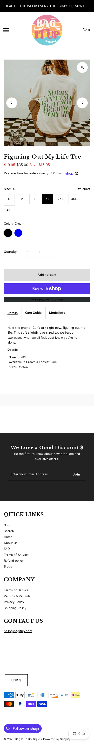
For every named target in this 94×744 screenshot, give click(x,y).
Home (8, 537)
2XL (60, 199)
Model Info (57, 312)
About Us (11, 543)
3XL (74, 199)
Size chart (82, 189)
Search (9, 531)
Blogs (8, 566)
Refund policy (14, 560)
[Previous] (11, 102)
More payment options (47, 299)
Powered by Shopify (56, 739)
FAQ (7, 549)
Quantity (10, 251)
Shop (8, 525)
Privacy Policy (14, 602)
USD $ (16, 680)
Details (12, 313)
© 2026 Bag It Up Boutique (22, 739)
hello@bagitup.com (18, 631)
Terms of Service (16, 555)
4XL (9, 210)
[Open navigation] (14, 30)
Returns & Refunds (17, 596)
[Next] (82, 102)
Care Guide (33, 312)
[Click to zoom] (82, 67)
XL (47, 199)
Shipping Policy (15, 608)
